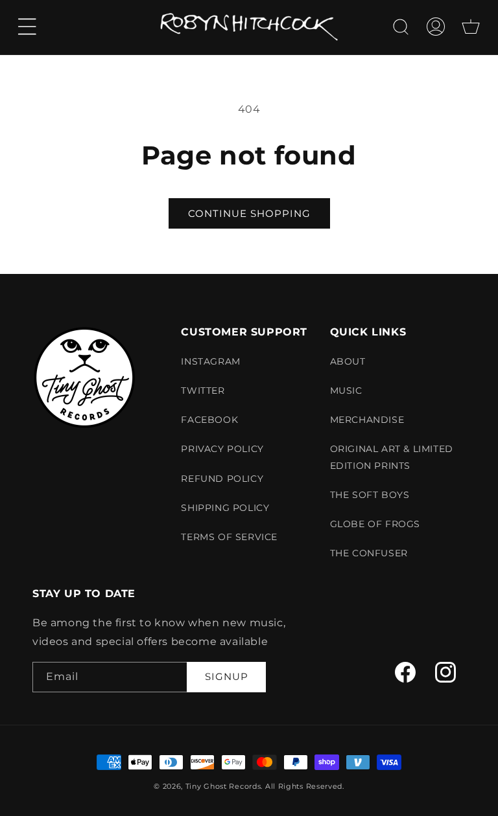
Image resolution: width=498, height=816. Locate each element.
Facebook (209, 419)
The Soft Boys (370, 495)
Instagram (210, 361)
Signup (226, 676)
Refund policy (222, 478)
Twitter (202, 390)
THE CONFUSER (369, 553)
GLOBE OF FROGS (375, 524)
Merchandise (367, 419)
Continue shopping (249, 213)
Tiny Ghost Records (223, 786)
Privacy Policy (222, 449)
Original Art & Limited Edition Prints (391, 457)
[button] (27, 26)
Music (346, 390)
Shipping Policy (225, 508)
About (348, 361)
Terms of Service (229, 537)
